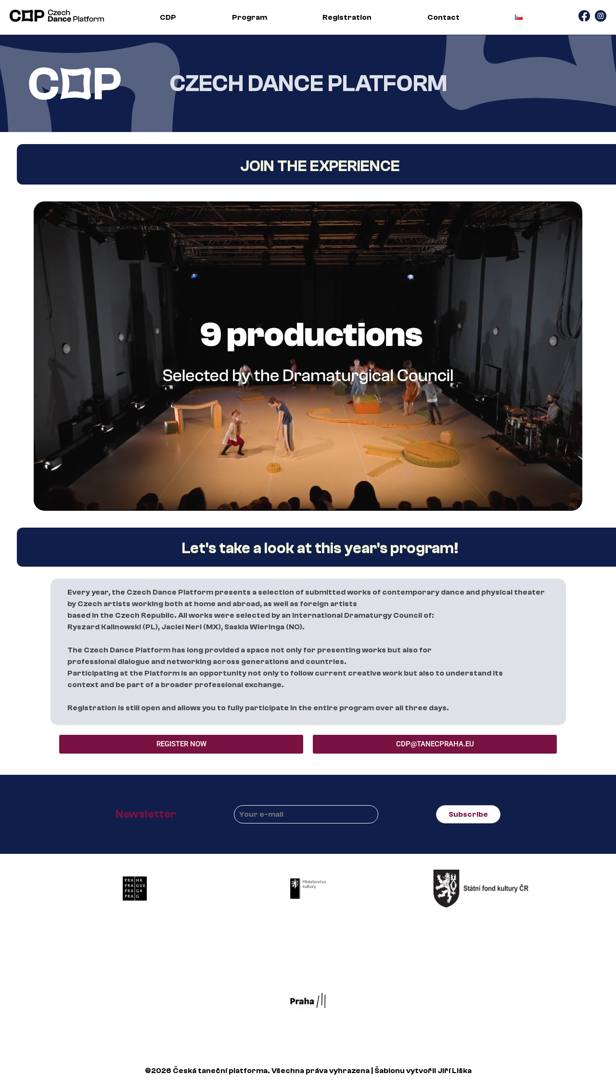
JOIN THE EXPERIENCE (320, 166)
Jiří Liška (454, 1070)
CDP (168, 17)
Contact (443, 17)
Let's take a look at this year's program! (320, 548)
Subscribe (468, 814)
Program (249, 17)
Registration (347, 17)
